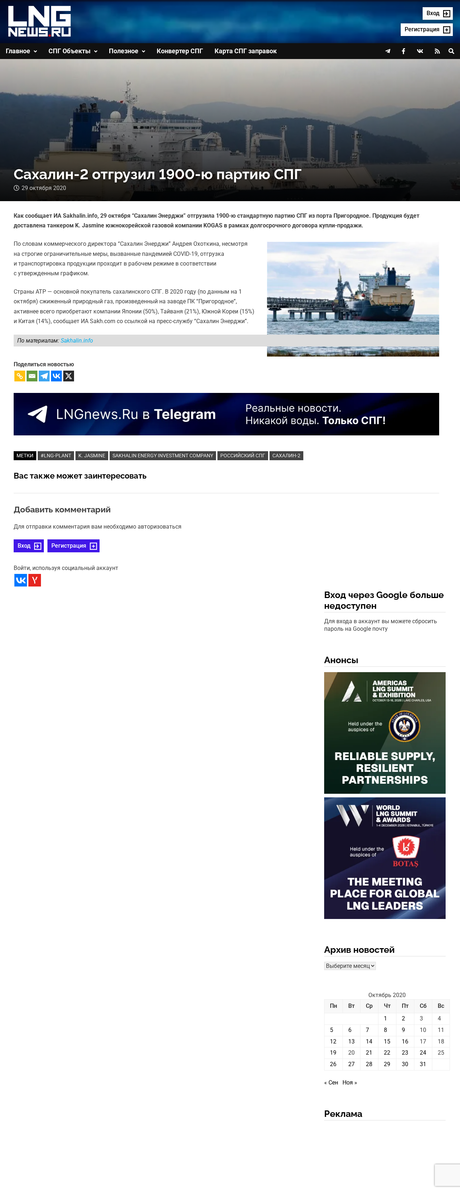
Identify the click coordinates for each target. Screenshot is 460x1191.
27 (351, 1064)
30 (405, 1064)
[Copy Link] (19, 376)
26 (333, 1064)
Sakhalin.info (77, 340)
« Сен (331, 1082)
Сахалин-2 (286, 455)
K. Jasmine (91, 455)
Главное (18, 51)
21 (369, 1052)
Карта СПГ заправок (246, 51)
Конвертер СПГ (180, 51)
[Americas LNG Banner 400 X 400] (385, 734)
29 (387, 1064)
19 (333, 1052)
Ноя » (349, 1082)
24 (423, 1052)
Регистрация (68, 545)
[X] (68, 376)
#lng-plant (56, 455)
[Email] (32, 376)
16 (405, 1041)
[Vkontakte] (56, 376)
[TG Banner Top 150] (226, 413)
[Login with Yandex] (34, 580)
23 (405, 1052)
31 (423, 1064)
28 (369, 1064)
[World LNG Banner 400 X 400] (385, 859)
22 (387, 1052)
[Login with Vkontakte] (20, 580)
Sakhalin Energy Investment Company (162, 455)
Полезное (123, 51)
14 (369, 1041)
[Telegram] (44, 376)
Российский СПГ (242, 455)
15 (387, 1041)
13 (351, 1041)
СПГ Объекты (70, 51)
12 (333, 1041)
